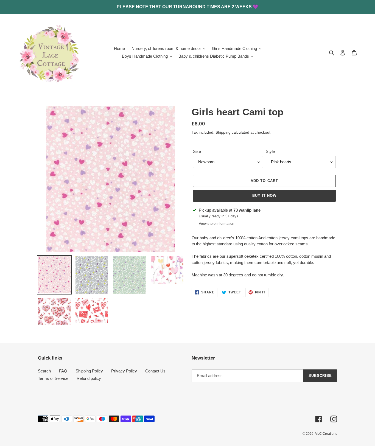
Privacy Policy (124, 371)
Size (197, 151)
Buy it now (264, 195)
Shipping (223, 132)
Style (270, 151)
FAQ (63, 371)
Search (44, 371)
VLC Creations (326, 434)
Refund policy (89, 378)
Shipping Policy (89, 371)
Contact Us (155, 371)
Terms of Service (53, 378)
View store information (216, 223)
